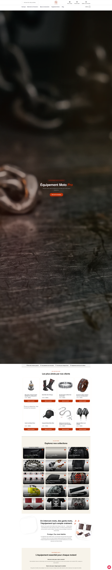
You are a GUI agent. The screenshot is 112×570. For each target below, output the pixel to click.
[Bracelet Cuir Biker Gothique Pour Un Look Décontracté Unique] (83, 385)
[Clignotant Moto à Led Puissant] (83, 413)
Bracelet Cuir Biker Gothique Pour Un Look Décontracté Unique (82, 395)
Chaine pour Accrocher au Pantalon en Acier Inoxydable (65, 423)
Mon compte (69, 3)
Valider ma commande (86, 3)
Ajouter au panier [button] (31, 401)
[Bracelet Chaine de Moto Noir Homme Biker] (65, 385)
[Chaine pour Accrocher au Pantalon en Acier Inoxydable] (65, 413)
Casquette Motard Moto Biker (48, 423)
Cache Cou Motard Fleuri (30, 423)
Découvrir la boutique (56, 194)
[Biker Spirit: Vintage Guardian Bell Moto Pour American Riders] (31, 385)
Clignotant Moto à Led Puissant (81, 423)
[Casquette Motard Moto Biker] (48, 413)
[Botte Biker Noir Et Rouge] (48, 385)
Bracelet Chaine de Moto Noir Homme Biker (65, 395)
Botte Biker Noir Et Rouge (47, 394)
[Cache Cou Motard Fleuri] (31, 413)
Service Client (77, 3)
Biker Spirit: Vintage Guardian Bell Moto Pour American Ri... (31, 395)
